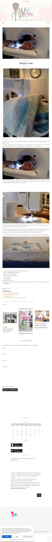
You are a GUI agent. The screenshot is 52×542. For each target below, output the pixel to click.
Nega (17, 536)
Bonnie (5, 304)
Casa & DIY (26, 60)
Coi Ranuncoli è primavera (26, 333)
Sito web (4, 360)
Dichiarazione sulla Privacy (19, 539)
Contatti (46, 531)
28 (30, 435)
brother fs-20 (5, 301)
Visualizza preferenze (27, 536)
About (36, 531)
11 (17, 431)
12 (21, 431)
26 (21, 435)
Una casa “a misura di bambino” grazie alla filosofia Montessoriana (41, 325)
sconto (24, 301)
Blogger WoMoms (41, 531)
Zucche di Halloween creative (11, 294)
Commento (5, 366)
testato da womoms (31, 301)
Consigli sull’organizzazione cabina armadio (8, 329)
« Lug (25, 440)
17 (12, 433)
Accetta (6, 536)
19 (21, 433)
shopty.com (10, 139)
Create (11, 301)
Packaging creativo (8, 296)
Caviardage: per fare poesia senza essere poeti (15, 297)
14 (30, 431)
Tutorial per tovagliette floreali (11, 293)
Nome (4, 347)
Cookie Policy (12, 539)
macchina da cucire (17, 301)
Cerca (39, 495)
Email (4, 354)
